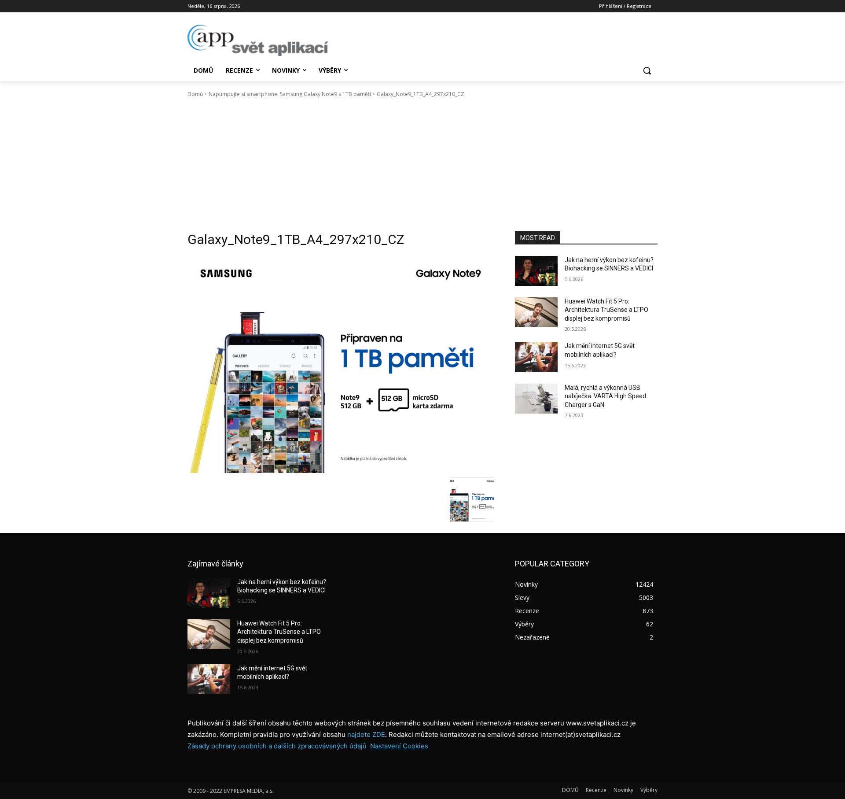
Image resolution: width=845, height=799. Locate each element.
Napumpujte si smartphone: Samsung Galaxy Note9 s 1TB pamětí (290, 94)
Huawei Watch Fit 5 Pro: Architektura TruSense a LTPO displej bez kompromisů (606, 310)
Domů (195, 94)
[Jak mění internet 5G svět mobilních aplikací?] (536, 357)
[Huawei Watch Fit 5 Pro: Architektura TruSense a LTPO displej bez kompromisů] (536, 312)
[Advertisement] (422, 164)
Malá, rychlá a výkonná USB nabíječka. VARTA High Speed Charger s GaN (605, 396)
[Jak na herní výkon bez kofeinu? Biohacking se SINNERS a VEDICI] (536, 271)
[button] (647, 70)
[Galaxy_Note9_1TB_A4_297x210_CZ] (340, 364)
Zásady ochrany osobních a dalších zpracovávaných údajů (277, 746)
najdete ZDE (366, 734)
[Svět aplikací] (257, 40)
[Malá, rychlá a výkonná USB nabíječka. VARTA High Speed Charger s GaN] (536, 399)
